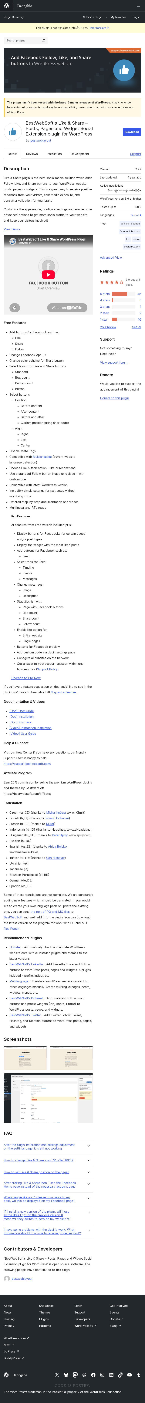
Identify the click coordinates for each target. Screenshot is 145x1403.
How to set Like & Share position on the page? (36, 1172)
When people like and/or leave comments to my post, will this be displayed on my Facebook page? (39, 1199)
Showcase (46, 1306)
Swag (115, 1326)
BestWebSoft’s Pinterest (26, 998)
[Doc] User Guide (21, 711)
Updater (15, 947)
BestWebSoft (13, 917)
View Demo (12, 229)
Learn (78, 1306)
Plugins (44, 1319)
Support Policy (47, 669)
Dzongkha (20, 1375)
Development (80, 154)
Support (135, 154)
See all (136, 327)
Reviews (32, 154)
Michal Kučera (56, 812)
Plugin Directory (14, 17)
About (8, 1306)
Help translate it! (99, 27)
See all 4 (136, 215)
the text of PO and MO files (50, 912)
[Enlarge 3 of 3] (88, 1078)
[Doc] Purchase (20, 722)
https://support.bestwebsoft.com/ (27, 764)
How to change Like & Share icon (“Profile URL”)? (38, 1160)
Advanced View (111, 257)
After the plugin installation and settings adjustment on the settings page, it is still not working (39, 1146)
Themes (44, 1312)
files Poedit (11, 928)
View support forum (113, 362)
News (8, 1312)
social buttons (132, 246)
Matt (9, 1345)
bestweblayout (40, 140)
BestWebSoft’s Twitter (25, 1015)
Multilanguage (42, 457)
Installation (54, 154)
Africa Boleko (57, 846)
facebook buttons (130, 231)
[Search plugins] (44, 40)
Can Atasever (55, 858)
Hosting (9, 1319)
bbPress (11, 1351)
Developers (82, 1319)
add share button (130, 223)
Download (132, 131)
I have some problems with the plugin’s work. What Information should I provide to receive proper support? (42, 1231)
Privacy (9, 1326)
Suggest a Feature (63, 692)
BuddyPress (14, 1358)
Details (12, 154)
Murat (50, 824)
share (136, 239)
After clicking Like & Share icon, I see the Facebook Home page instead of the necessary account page (40, 1184)
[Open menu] (139, 5)
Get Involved (119, 1306)
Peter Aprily (60, 835)
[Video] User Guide (22, 733)
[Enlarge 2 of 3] (88, 1051)
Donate (117, 1319)
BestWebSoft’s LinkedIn (26, 964)
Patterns (45, 1326)
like (128, 239)
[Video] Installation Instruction (30, 728)
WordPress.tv (85, 1326)
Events (114, 1312)
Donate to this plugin (114, 398)
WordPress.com (16, 1338)
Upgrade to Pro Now (26, 678)
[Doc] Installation (21, 716)
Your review (108, 327)
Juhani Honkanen (57, 818)
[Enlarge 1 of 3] (42, 1051)
